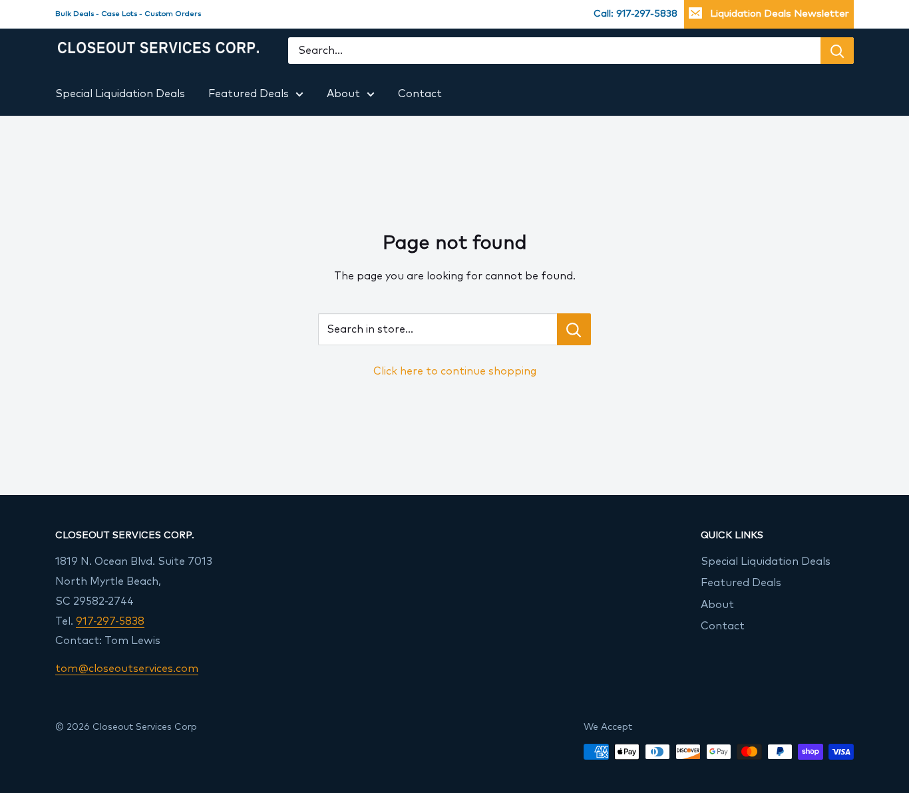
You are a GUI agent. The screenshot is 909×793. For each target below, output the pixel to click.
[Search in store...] (574, 329)
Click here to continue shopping (454, 371)
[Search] (837, 51)
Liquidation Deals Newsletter (779, 14)
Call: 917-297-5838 (635, 14)
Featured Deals (248, 93)
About (343, 93)
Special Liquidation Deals (120, 93)
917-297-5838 (110, 621)
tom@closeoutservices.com (126, 668)
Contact (420, 93)
